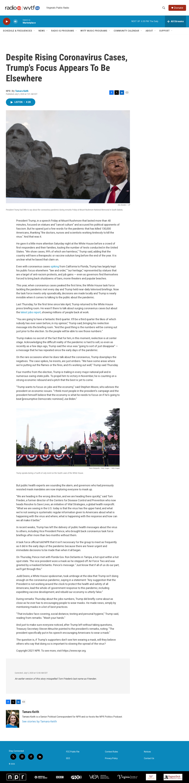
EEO (68, 758)
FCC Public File (72, 752)
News (42, 31)
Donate (178, 7)
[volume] (15, 21)
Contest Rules (111, 752)
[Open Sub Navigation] (34, 31)
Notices (147, 752)
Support (164, 31)
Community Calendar (126, 31)
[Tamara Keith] (12, 719)
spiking (54, 266)
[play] (6, 21)
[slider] (20, 21)
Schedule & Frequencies (17, 31)
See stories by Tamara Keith (39, 721)
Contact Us (149, 758)
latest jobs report (31, 312)
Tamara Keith (21, 90)
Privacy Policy (111, 758)
